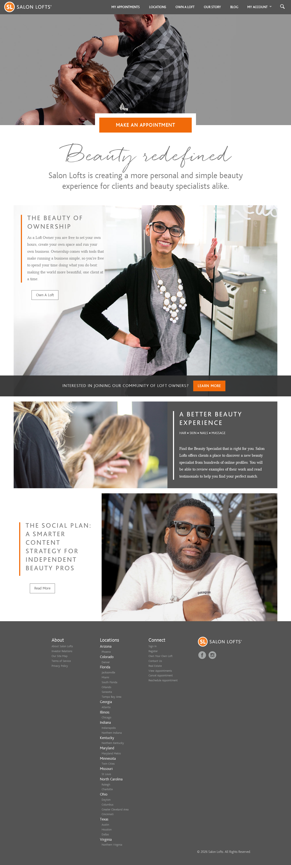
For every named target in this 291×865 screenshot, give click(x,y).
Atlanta (106, 707)
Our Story (212, 7)
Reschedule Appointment (163, 680)
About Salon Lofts (62, 646)
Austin (105, 824)
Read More (42, 588)
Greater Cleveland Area (115, 809)
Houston (107, 829)
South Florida (109, 682)
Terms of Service (61, 661)
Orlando (106, 687)
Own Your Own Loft (160, 656)
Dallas (105, 834)
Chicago (106, 717)
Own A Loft (45, 295)
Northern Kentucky (113, 743)
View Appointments (160, 670)
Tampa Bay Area (111, 696)
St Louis (106, 774)
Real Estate (155, 665)
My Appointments (125, 7)
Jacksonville (108, 672)
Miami (105, 677)
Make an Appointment (145, 125)
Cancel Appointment (160, 675)
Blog (234, 7)
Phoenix (106, 651)
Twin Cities (108, 763)
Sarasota (107, 691)
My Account (257, 7)
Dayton (106, 799)
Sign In (152, 646)
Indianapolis (109, 727)
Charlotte (107, 789)
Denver (106, 662)
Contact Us (155, 661)
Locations (157, 7)
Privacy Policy (60, 665)
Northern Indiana (112, 732)
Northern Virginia (112, 844)
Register (153, 651)
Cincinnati (108, 814)
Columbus (107, 804)
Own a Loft (185, 7)
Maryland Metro (111, 753)
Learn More (209, 386)
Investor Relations (62, 651)
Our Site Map (60, 656)
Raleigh (106, 784)
